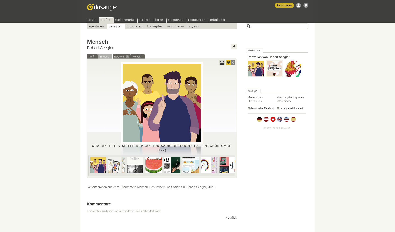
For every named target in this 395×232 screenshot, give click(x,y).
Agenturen (96, 26)
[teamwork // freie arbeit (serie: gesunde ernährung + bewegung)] (153, 165)
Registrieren (284, 5)
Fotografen (135, 26)
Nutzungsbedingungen (291, 97)
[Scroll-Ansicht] (222, 62)
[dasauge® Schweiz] (273, 119)
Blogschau (176, 20)
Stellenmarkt (124, 20)
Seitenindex (284, 101)
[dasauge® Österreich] (266, 119)
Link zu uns (255, 101)
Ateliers (144, 20)
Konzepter (154, 26)
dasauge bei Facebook (262, 108)
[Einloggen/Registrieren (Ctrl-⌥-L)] (298, 5)
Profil (91, 56)
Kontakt (137, 56)
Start (92, 20)
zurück (232, 217)
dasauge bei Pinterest (291, 108)
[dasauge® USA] (286, 119)
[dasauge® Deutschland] (259, 119)
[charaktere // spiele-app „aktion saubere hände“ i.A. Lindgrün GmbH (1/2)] (98, 165)
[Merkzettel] (306, 5)
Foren (159, 20)
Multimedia (175, 26)
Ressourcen (197, 20)
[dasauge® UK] (279, 119)
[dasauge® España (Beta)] (293, 119)
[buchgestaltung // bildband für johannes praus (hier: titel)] (135, 165)
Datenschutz (256, 97)
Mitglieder (217, 20)
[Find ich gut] (228, 62)
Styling (194, 26)
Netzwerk (121, 56)
